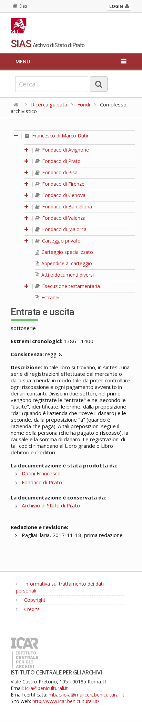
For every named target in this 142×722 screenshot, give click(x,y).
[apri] (26, 149)
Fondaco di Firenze (62, 183)
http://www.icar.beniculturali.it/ (65, 701)
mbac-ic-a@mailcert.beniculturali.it (86, 694)
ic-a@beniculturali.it (46, 688)
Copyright (34, 600)
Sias (23, 6)
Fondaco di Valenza (63, 218)
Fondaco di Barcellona (66, 206)
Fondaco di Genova (63, 195)
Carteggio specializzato (66, 252)
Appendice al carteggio (66, 263)
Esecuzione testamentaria (70, 286)
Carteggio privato (61, 240)
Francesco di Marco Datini (61, 135)
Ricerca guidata (49, 104)
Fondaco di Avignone (65, 149)
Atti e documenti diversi (67, 274)
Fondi (83, 104)
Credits (31, 609)
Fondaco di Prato (61, 161)
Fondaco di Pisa (59, 172)
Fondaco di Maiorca (64, 229)
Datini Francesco (41, 473)
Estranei (49, 297)
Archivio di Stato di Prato (51, 505)
